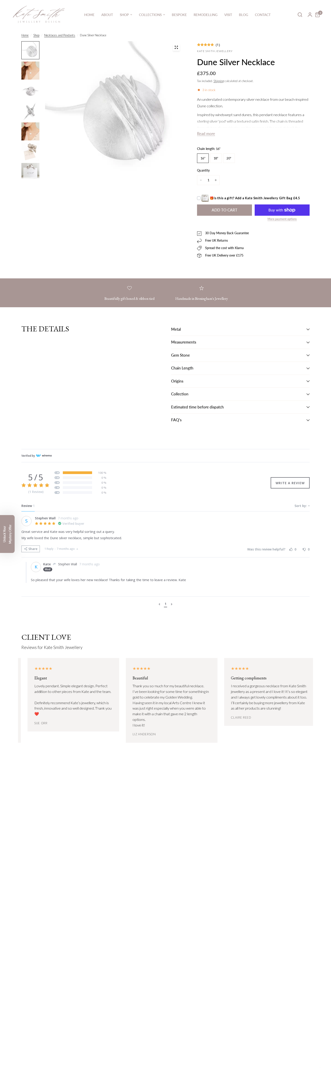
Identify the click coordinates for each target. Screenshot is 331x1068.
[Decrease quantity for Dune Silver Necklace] (200, 180)
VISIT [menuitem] (228, 15)
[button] (7, 534)
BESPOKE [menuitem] (179, 15)
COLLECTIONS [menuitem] (150, 15)
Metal (176, 329)
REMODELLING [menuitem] (206, 15)
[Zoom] (176, 47)
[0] (316, 14)
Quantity (203, 170)
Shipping (218, 81)
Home (25, 35)
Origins (177, 381)
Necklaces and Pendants (59, 35)
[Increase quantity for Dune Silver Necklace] (215, 180)
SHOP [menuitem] (124, 15)
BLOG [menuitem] (243, 15)
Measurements (183, 342)
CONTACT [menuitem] (263, 15)
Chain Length (182, 368)
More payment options (282, 219)
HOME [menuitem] (89, 15)
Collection (179, 394)
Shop (36, 35)
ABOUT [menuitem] (107, 15)
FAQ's (176, 420)
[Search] (299, 14)
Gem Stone (180, 355)
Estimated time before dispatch (197, 407)
